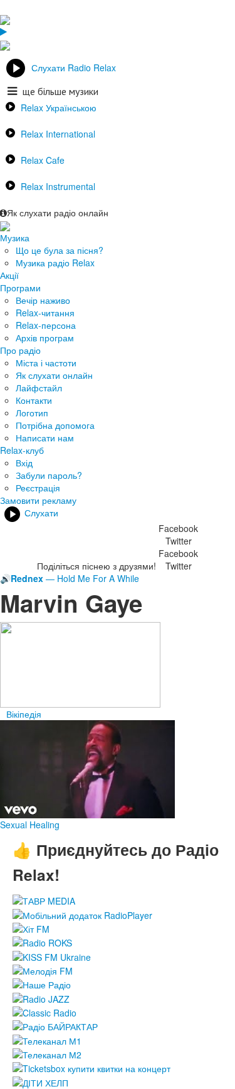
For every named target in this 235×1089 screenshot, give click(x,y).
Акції (9, 275)
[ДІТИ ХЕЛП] (40, 1081)
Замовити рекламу (38, 500)
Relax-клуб (22, 450)
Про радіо (20, 350)
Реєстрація (38, 487)
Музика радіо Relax (55, 262)
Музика (14, 237)
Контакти (34, 400)
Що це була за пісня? (59, 250)
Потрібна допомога (55, 425)
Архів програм (45, 337)
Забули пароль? (49, 475)
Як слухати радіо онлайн (57, 212)
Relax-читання (45, 312)
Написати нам (45, 437)
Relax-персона (46, 325)
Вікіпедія (23, 714)
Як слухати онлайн (54, 375)
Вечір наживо (43, 300)
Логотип (32, 412)
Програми (20, 287)
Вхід (24, 462)
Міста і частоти (46, 362)
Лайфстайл (39, 387)
